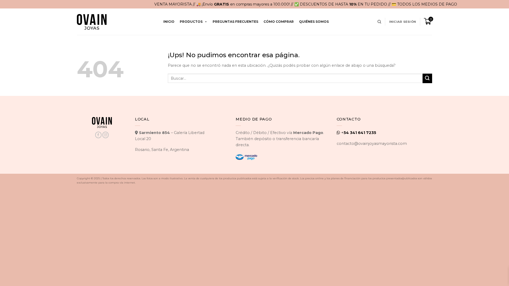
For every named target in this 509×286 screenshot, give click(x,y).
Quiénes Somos (314, 22)
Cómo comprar (279, 22)
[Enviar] (427, 78)
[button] (402, 21)
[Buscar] (379, 22)
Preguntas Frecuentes (235, 22)
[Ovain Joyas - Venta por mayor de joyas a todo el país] (92, 21)
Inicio (168, 22)
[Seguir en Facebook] (98, 135)
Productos (191, 22)
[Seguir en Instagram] (105, 135)
